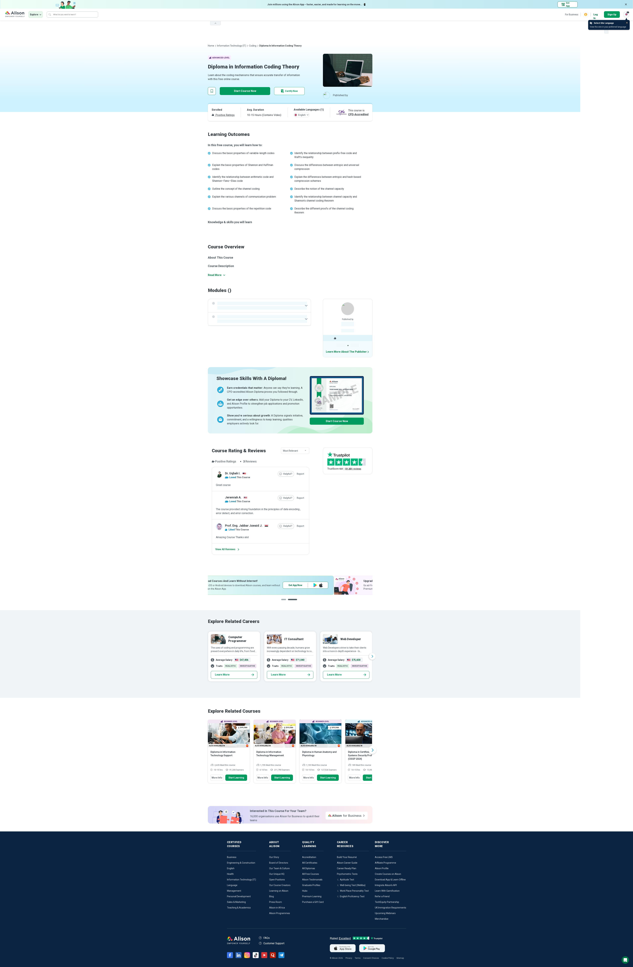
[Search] (50, 14)
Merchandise (381, 919)
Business (231, 857)
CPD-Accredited (358, 114)
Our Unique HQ (276, 874)
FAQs (266, 937)
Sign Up (611, 14)
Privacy (349, 958)
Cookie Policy (388, 958)
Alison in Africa (277, 907)
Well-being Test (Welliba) (352, 885)
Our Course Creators (279, 885)
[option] (290, 585)
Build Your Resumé (347, 857)
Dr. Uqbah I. (232, 473)
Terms (358, 958)
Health (230, 874)
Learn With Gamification (387, 890)
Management (234, 890)
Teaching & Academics (239, 907)
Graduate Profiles (311, 885)
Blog (271, 896)
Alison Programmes (279, 913)
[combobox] (295, 450)
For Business (571, 14)
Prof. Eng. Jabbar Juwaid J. (243, 525)
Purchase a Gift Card (313, 902)
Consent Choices (371, 958)
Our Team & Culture (279, 868)
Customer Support (273, 943)
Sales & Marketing (236, 902)
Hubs (304, 890)
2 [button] (292, 602)
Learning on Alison (278, 890)
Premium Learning (311, 896)
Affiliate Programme (385, 862)
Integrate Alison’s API (386, 885)
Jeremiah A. (233, 497)
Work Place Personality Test (354, 890)
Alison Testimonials (312, 879)
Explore (34, 14)
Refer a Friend (382, 896)
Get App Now (334, 585)
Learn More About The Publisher (346, 351)
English (230, 868)
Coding (252, 45)
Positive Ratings (225, 115)
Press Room (275, 902)
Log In (595, 14)
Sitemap (400, 958)
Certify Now (291, 91)
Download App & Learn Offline (390, 879)
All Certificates (309, 862)
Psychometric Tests (347, 874)
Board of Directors (278, 862)
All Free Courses (310, 874)
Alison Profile (382, 868)
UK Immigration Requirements (390, 907)
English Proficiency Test (352, 896)
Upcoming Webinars (385, 913)
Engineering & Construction (241, 862)
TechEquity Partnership (387, 902)
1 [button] (284, 602)
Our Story (274, 857)
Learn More (222, 674)
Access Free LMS (384, 857)
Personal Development (239, 896)
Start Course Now (245, 91)
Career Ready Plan (346, 868)
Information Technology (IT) (231, 45)
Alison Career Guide (347, 862)
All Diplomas (308, 868)
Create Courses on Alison (388, 874)
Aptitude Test (347, 879)
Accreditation (309, 857)
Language (232, 885)
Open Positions (277, 879)
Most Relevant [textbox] (290, 450)
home (211, 45)
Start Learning (236, 777)
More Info (217, 777)
